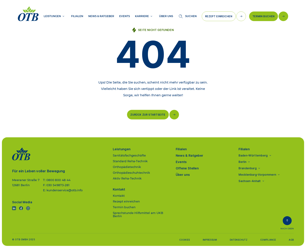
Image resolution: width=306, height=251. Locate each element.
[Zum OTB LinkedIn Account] (14, 208)
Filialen (77, 16)
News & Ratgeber (101, 16)
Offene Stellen (187, 168)
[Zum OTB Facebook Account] (21, 208)
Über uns (166, 16)
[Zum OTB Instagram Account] (28, 208)
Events (124, 16)
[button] (287, 223)
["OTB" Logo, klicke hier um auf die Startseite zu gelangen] (28, 13)
